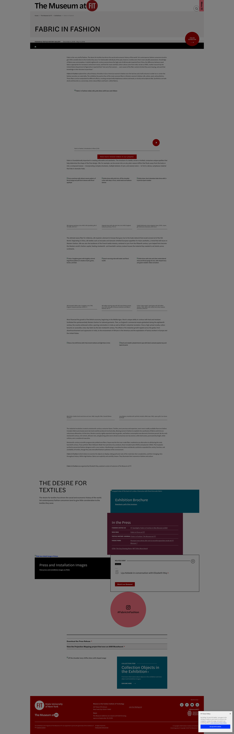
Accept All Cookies (215, 726)
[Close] (230, 714)
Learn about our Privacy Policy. (218, 723)
